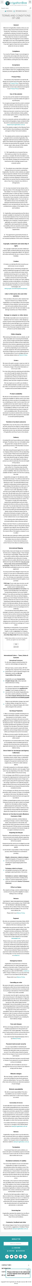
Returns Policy (23, 355)
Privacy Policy (14, 83)
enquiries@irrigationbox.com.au (16, 124)
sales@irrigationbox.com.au (19, 1126)
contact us (16, 955)
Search (30, 8)
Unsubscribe (21, 1250)
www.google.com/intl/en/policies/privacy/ (16, 288)
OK (16, 644)
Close (28, 1270)
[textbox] (14, 8)
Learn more (16, 646)
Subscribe (11, 1250)
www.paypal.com (15, 938)
